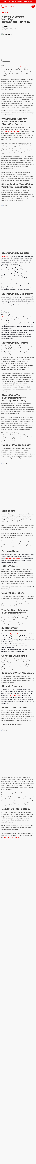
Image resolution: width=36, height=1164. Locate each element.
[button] (33, 6)
